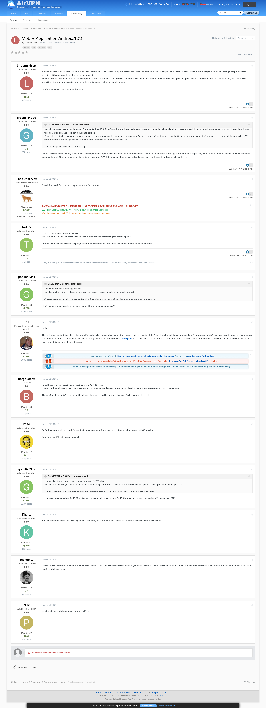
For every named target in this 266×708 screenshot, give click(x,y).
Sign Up (249, 4)
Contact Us (251, 13)
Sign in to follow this (224, 38)
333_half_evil (234, 169)
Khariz (26, 514)
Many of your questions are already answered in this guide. (145, 356)
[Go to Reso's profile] (26, 442)
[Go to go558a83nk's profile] (26, 294)
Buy (26, 13)
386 (27, 308)
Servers (59, 13)
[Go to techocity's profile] (26, 577)
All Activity (27, 20)
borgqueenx (26, 379)
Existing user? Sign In (228, 4)
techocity (26, 560)
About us (138, 692)
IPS (161, 695)
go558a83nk (26, 277)
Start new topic (245, 54)
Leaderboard (43, 20)
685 (27, 356)
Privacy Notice (123, 692)
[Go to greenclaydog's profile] (26, 135)
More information (167, 705)
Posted (50, 66)
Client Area (96, 13)
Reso (26, 424)
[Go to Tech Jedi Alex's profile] (26, 196)
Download (42, 13)
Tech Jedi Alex (26, 179)
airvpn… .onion (159, 692)
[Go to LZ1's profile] (26, 343)
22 (27, 455)
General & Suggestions (64, 42)
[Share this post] (252, 66)
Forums (13, 20)
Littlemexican (31, 42)
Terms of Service (103, 692)
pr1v (27, 605)
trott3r (26, 227)
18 (27, 97)
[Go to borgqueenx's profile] (26, 396)
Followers (242, 38)
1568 (27, 210)
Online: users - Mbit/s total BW (148, 4)
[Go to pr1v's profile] (26, 623)
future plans (127, 338)
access (206, 4)
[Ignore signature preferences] (251, 205)
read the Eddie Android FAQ (200, 356)
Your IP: (184, 4)
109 (27, 545)
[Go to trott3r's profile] (26, 245)
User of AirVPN (234, 108)
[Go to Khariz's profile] (26, 532)
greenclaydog (26, 118)
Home (13, 13)
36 (27, 636)
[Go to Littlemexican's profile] (15, 40)
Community (76, 13)
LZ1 (26, 322)
